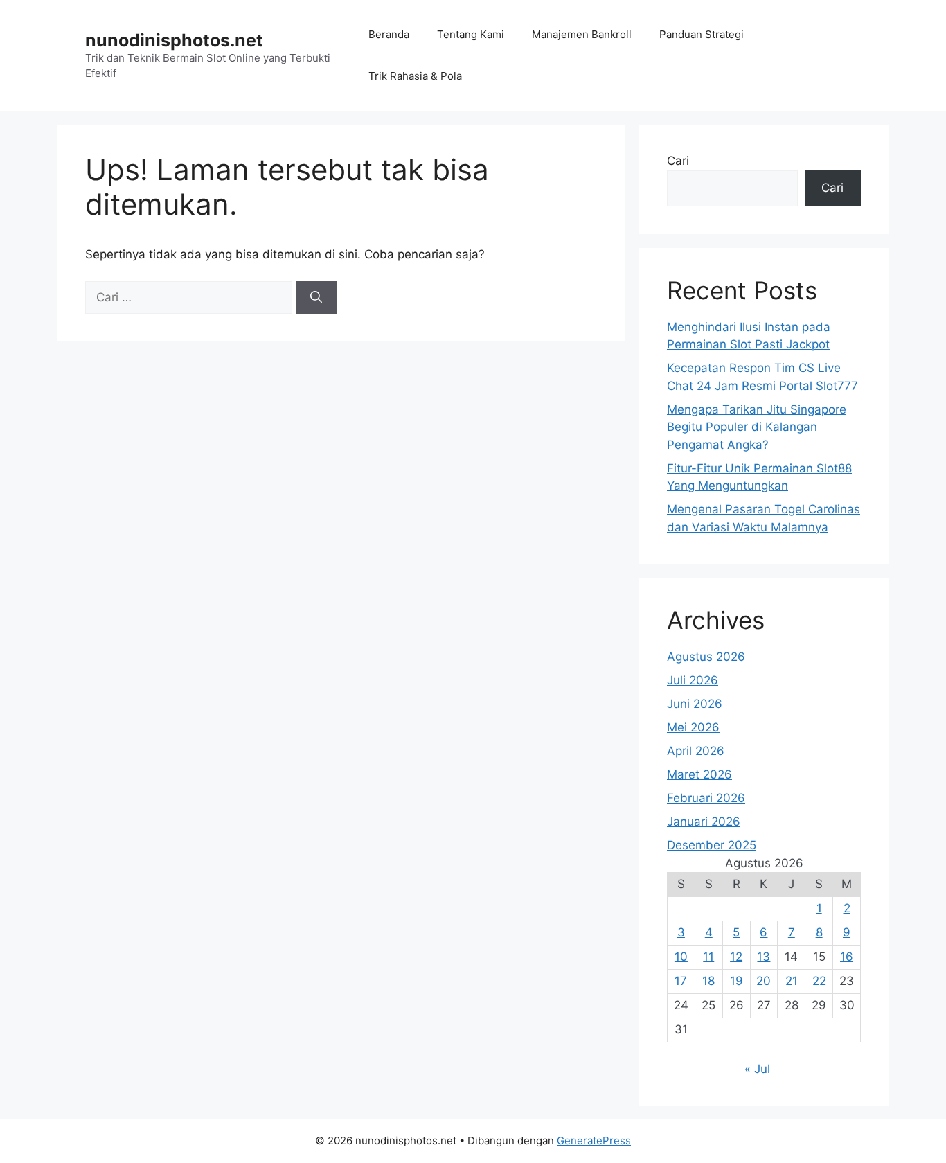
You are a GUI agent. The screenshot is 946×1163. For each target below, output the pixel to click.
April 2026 (695, 751)
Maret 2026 (699, 774)
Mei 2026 (693, 727)
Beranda (388, 34)
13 (763, 957)
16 (846, 957)
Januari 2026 (703, 821)
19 (736, 981)
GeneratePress (594, 1140)
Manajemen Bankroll (582, 34)
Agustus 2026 (706, 657)
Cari (678, 161)
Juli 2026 (692, 680)
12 (736, 957)
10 (681, 957)
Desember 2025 (711, 845)
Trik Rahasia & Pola (415, 75)
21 (791, 981)
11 (708, 957)
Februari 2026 (706, 798)
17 (681, 981)
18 (708, 981)
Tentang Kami (470, 34)
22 (819, 981)
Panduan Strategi (701, 34)
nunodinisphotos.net (174, 40)
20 (763, 981)
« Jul (757, 1069)
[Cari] (316, 297)
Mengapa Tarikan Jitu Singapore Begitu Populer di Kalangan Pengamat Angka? (756, 427)
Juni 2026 (694, 704)
